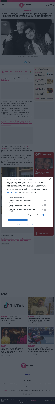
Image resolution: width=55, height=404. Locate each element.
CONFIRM (17, 220)
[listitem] (27, 197)
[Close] (50, 179)
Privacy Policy (35, 224)
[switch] (44, 200)
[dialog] (27, 202)
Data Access (27, 224)
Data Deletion (20, 224)
